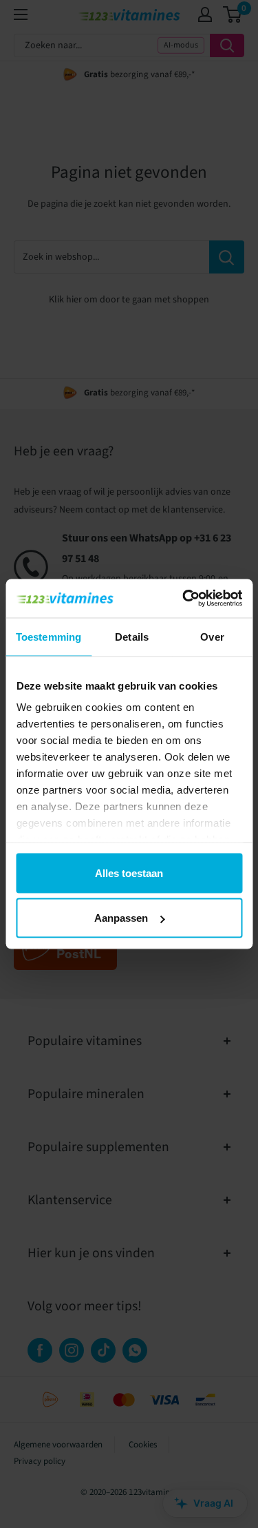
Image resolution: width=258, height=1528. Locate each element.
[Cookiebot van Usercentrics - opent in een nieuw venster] (183, 599)
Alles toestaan (129, 872)
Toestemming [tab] (48, 636)
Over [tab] (212, 636)
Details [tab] (132, 636)
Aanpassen (121, 918)
